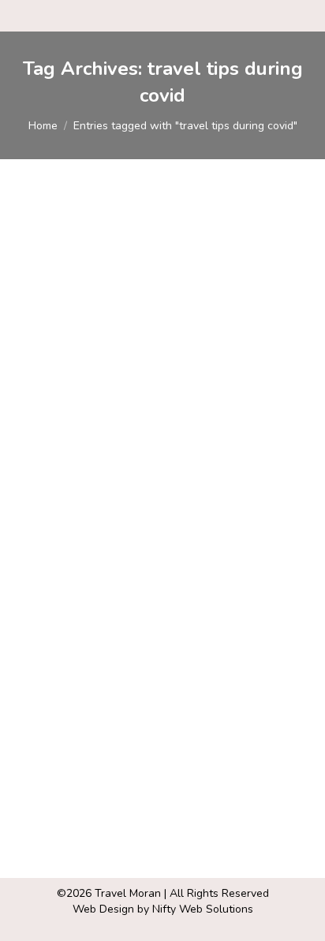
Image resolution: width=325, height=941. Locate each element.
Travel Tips (63, 536)
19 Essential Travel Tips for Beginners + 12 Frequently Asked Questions (157, 485)
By (144, 536)
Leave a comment (79, 552)
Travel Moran (128, 893)
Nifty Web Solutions (202, 909)
